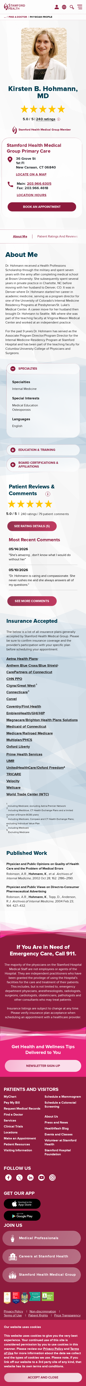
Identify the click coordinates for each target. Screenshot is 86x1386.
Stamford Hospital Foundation (58, 1152)
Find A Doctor (18, 16)
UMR (10, 761)
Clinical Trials (13, 1126)
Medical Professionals (39, 1238)
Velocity (12, 781)
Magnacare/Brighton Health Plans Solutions (42, 720)
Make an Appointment (20, 1138)
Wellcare (13, 787)
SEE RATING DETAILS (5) (32, 526)
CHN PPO (14, 679)
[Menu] (79, 7)
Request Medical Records (22, 1109)
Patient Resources (17, 1144)
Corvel (11, 699)
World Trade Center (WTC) (27, 794)
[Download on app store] (22, 1204)
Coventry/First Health (23, 706)
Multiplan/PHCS (19, 740)
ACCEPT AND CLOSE (43, 1377)
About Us (51, 1117)
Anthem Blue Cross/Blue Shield (32, 665)
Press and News (56, 1122)
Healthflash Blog (57, 1128)
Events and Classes (59, 1134)
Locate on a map (31, 174)
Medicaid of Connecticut (26, 726)
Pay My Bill (12, 1103)
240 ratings (45, 119)
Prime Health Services (24, 754)
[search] (72, 7)
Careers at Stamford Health (43, 1256)
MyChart (10, 1097)
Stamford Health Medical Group (47, 1275)
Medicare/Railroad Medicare (29, 733)
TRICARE (13, 774)
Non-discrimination (43, 1311)
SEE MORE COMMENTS (32, 601)
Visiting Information (18, 1150)
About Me (20, 236)
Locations (11, 1132)
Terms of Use (13, 1315)
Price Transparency (67, 1315)
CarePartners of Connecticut (29, 672)
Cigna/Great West (20, 686)
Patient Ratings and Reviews (57, 236)
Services (10, 1121)
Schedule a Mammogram (63, 1097)
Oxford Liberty (18, 747)
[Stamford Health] (14, 7)
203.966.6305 (39, 184)
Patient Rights (38, 1315)
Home (5, 17)
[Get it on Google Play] (22, 1216)
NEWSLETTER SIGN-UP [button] (43, 1066)
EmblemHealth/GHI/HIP (25, 713)
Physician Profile (41, 16)
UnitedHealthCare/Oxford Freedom (35, 768)
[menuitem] (56, 7)
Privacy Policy (13, 1311)
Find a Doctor (13, 1115)
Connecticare (17, 692)
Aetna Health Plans (22, 659)
